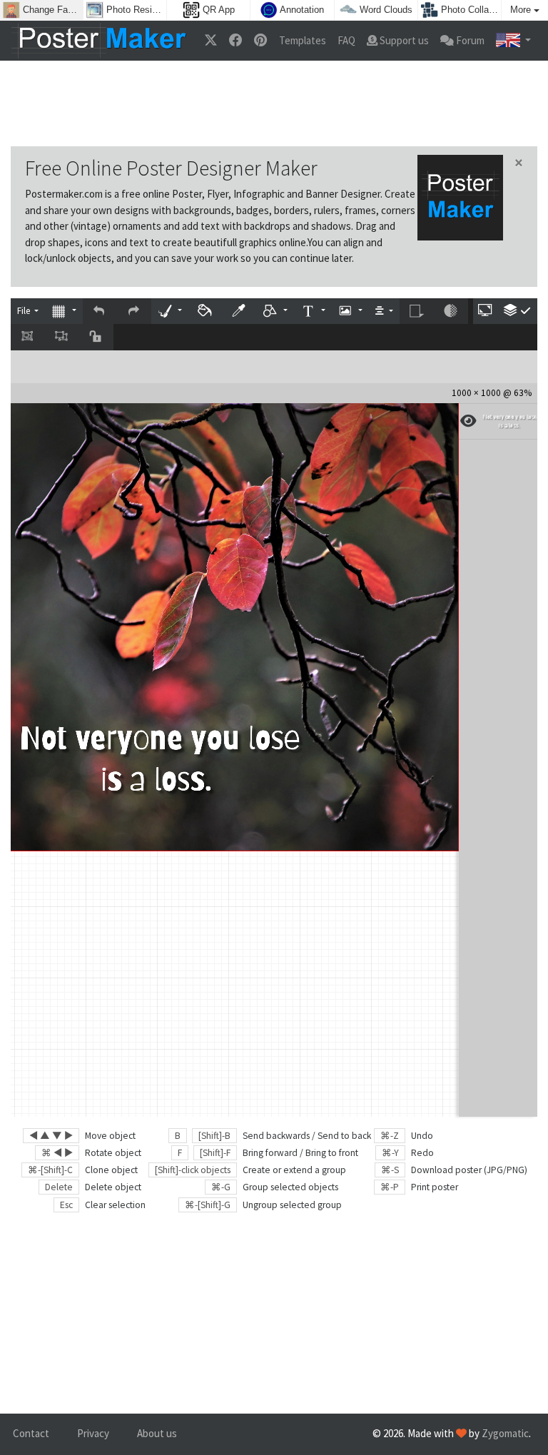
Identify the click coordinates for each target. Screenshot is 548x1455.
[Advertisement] (274, 103)
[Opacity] (451, 311)
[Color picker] (240, 311)
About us (157, 1433)
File (24, 311)
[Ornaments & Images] (350, 311)
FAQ (346, 40)
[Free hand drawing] (169, 311)
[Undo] (100, 311)
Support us (403, 40)
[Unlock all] (96, 337)
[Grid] (63, 311)
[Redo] (134, 311)
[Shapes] (275, 311)
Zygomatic (505, 1433)
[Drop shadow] (417, 311)
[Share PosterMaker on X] (210, 41)
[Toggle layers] (517, 311)
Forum (469, 40)
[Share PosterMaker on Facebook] (235, 41)
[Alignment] (384, 311)
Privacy (93, 1433)
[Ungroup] (62, 337)
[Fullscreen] (486, 311)
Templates (302, 40)
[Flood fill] (205, 311)
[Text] (312, 311)
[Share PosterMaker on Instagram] (260, 41)
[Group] (28, 337)
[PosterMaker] (99, 41)
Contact (31, 1433)
